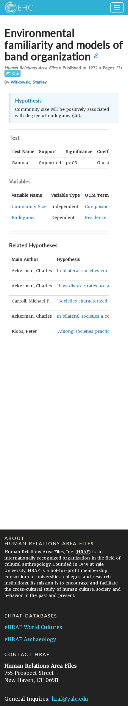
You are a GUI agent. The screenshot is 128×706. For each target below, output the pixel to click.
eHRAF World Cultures (33, 627)
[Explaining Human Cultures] (17, 7)
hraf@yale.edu (69, 699)
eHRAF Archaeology (30, 639)
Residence (95, 217)
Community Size (29, 206)
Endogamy (23, 217)
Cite (14, 73)
